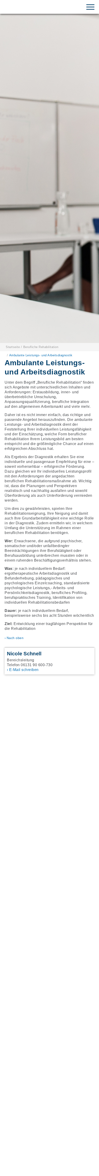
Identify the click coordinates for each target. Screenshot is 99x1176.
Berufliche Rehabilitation (40, 347)
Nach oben (15, 638)
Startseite (13, 347)
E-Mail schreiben (24, 670)
